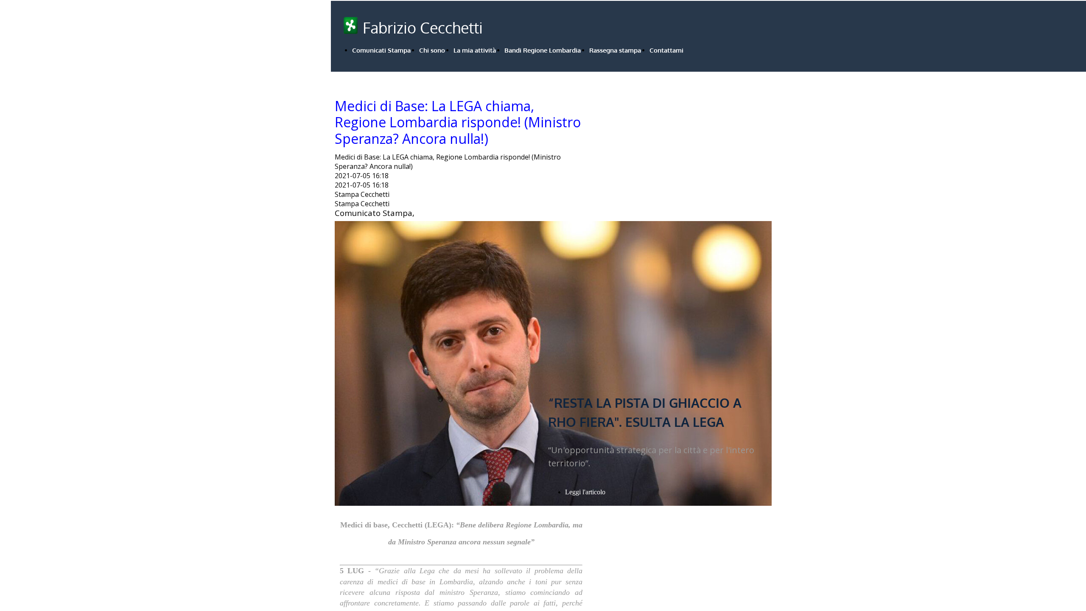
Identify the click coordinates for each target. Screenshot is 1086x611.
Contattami (666, 50)
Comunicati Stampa (381, 50)
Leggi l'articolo (585, 492)
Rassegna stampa (615, 50)
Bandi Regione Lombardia (542, 50)
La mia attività (474, 50)
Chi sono (432, 50)
